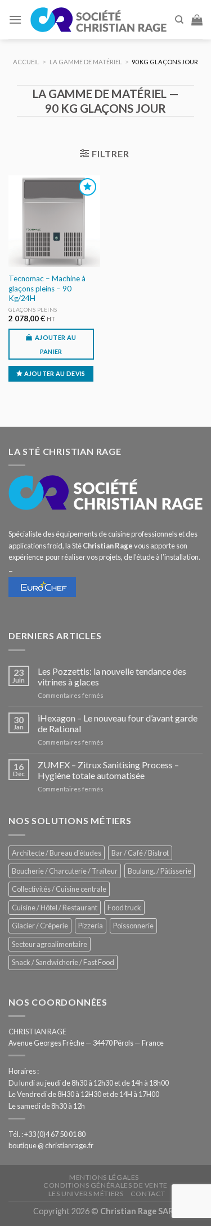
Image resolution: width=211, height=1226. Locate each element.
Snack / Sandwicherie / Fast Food (63, 962)
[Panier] (197, 19)
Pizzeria (90, 925)
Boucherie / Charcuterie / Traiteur (65, 870)
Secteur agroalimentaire (49, 944)
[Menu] (15, 19)
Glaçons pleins (32, 309)
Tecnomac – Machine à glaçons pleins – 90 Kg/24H (47, 288)
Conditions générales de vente (105, 1185)
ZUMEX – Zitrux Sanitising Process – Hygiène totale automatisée (108, 770)
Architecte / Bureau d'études (56, 852)
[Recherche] (179, 19)
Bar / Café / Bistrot (140, 852)
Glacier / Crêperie (40, 925)
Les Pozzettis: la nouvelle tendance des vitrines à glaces (112, 676)
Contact (148, 1193)
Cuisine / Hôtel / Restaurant (54, 907)
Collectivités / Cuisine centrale (59, 888)
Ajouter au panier (55, 344)
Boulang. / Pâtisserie (159, 870)
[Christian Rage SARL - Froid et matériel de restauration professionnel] (98, 19)
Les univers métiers (86, 1193)
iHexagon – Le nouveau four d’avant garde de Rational (117, 723)
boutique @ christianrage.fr (50, 1145)
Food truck (124, 907)
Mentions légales (104, 1177)
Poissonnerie (133, 925)
